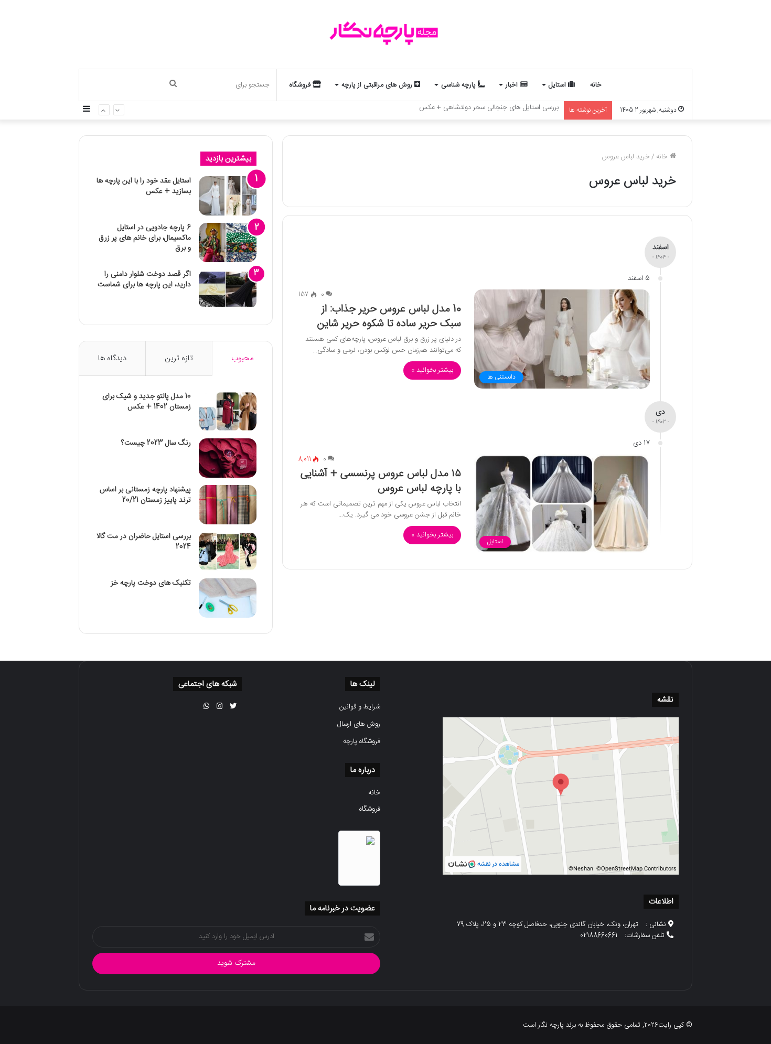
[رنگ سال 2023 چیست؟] (227, 458)
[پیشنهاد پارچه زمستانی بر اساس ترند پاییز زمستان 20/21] (227, 504)
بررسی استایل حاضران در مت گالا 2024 (144, 541)
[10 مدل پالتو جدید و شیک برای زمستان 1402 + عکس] (227, 411)
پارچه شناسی (459, 85)
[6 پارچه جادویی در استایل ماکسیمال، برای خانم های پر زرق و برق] (227, 242)
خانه (596, 85)
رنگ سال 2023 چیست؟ (156, 443)
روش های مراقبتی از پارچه (377, 85)
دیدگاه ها (112, 358)
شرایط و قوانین (359, 707)
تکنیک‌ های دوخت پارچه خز (151, 583)
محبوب (242, 358)
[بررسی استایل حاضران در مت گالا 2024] (227, 551)
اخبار (513, 85)
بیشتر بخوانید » (432, 370)
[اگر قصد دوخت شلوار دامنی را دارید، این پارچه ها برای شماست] (227, 289)
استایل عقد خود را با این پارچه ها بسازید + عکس (144, 186)
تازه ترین (179, 358)
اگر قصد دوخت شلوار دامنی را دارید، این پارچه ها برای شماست (144, 279)
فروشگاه (301, 85)
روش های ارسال (358, 724)
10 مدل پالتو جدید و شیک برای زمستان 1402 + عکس (146, 401)
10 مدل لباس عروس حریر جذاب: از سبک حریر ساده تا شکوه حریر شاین (389, 316)
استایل (558, 85)
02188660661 (598, 935)
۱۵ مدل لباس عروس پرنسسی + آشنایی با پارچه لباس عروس (381, 481)
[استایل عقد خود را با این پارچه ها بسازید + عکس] (227, 196)
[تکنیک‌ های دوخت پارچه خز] (227, 598)
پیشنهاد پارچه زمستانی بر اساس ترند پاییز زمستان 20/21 (145, 495)
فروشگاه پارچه (361, 741)
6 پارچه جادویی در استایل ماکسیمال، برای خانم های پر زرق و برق (145, 237)
